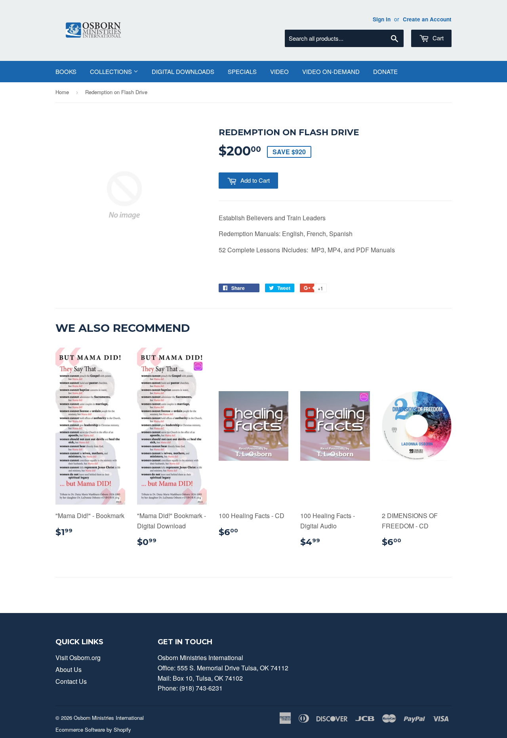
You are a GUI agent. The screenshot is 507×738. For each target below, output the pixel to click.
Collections (111, 71)
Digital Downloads (183, 71)
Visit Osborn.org (78, 657)
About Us (68, 669)
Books (65, 71)
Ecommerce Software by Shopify (93, 729)
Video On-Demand (331, 71)
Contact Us (71, 681)
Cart (437, 38)
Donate (385, 71)
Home (62, 92)
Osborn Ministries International (109, 717)
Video (279, 71)
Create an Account (427, 19)
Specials (242, 71)
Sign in (382, 19)
